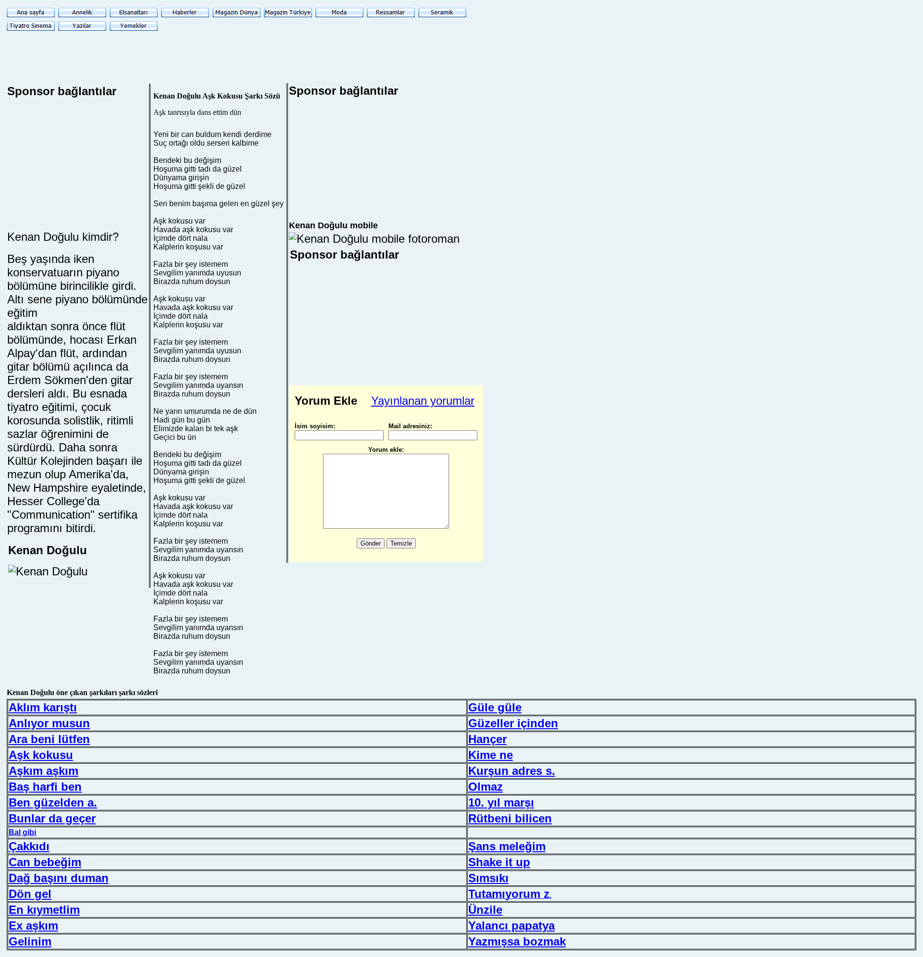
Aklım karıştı (43, 707)
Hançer (487, 739)
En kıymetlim (44, 909)
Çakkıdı (29, 846)
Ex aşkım (33, 925)
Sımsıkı (488, 877)
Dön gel (30, 893)
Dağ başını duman (59, 877)
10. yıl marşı (501, 802)
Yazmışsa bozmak (517, 941)
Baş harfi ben (45, 786)
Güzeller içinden (513, 723)
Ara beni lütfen (49, 739)
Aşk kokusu (41, 754)
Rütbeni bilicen (510, 818)
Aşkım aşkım (43, 770)
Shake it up (499, 862)
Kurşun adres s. (511, 770)
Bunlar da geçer (52, 818)
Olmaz (485, 786)
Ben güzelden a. (53, 802)
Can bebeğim (45, 862)
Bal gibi (22, 832)
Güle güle (495, 707)
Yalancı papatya (511, 925)
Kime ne (490, 754)
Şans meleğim (507, 846)
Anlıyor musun (49, 723)
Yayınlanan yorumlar (422, 400)
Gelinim (30, 941)
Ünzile (485, 909)
